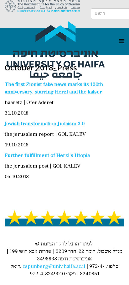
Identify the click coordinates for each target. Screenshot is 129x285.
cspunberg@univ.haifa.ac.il (54, 266)
